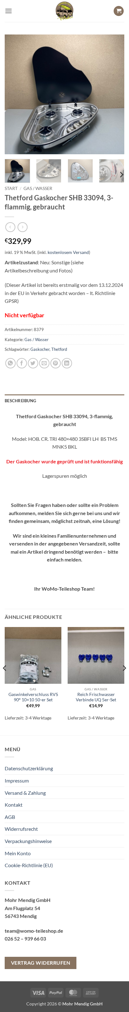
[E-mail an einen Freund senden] (44, 363)
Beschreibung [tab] (20, 400)
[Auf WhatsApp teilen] (10, 363)
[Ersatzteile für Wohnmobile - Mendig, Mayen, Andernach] (64, 11)
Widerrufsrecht (21, 829)
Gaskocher (39, 349)
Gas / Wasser (37, 188)
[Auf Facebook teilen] (22, 363)
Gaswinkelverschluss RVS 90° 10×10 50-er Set (33, 697)
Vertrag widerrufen (40, 963)
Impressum (17, 780)
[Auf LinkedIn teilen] (67, 363)
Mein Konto (18, 853)
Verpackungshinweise (28, 841)
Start (11, 188)
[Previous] (15, 94)
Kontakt (14, 805)
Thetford (59, 349)
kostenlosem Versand (68, 252)
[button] (8, 10)
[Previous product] (22, 227)
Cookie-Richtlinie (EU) (29, 865)
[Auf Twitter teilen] (33, 363)
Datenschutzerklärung (29, 768)
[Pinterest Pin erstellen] (55, 363)
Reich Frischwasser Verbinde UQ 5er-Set (96, 697)
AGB (10, 817)
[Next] (114, 94)
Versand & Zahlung (25, 793)
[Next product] (10, 227)
